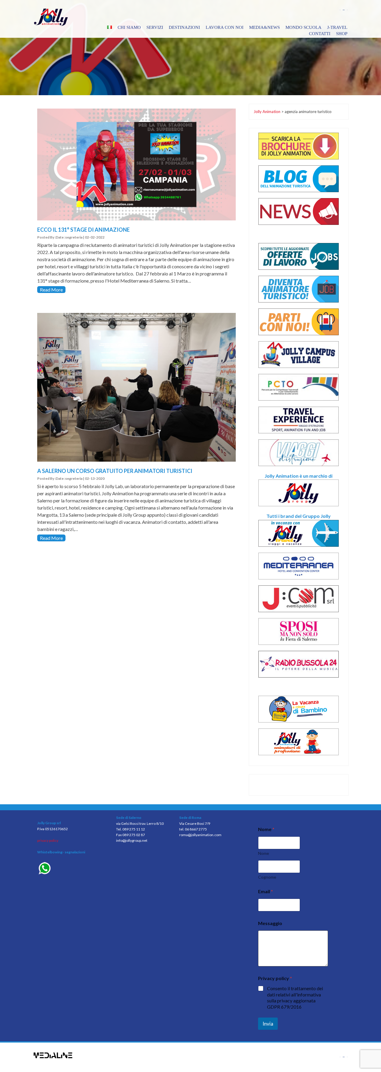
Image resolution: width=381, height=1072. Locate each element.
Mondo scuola (303, 27)
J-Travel (337, 27)
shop (341, 33)
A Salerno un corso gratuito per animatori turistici (114, 471)
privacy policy (47, 840)
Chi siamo (129, 27)
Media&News (264, 27)
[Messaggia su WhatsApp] (72, 869)
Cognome (267, 877)
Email (265, 891)
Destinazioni (184, 27)
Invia (268, 1024)
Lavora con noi (224, 27)
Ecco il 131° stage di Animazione (83, 229)
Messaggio (270, 923)
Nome (263, 853)
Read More (51, 289)
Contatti (319, 33)
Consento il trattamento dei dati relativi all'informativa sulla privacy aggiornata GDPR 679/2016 (295, 997)
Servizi (154, 27)
